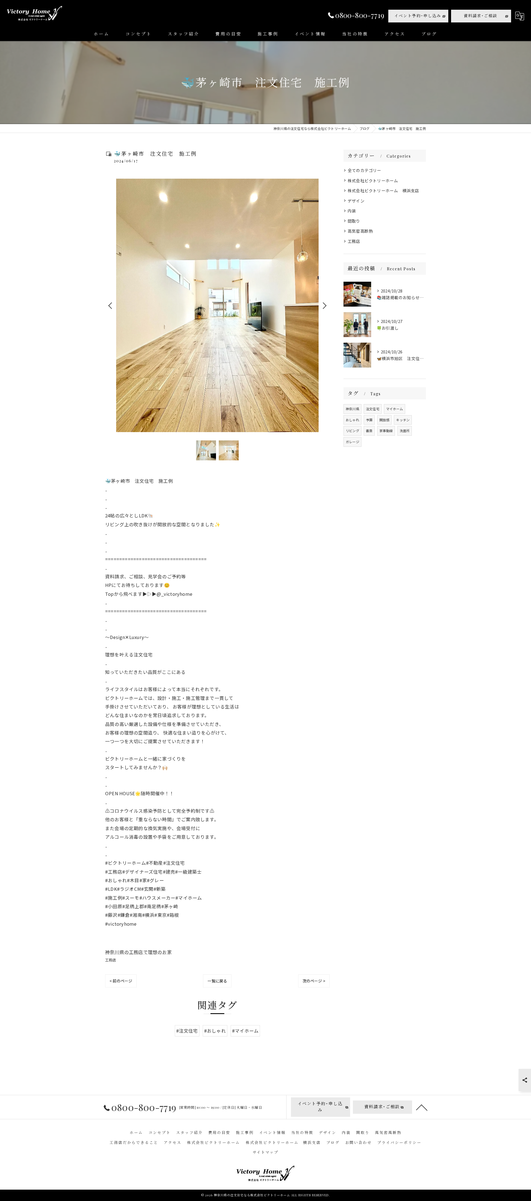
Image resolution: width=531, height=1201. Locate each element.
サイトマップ (265, 1151)
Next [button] (324, 305)
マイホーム (394, 408)
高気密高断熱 (360, 231)
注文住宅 (372, 408)
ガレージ (352, 441)
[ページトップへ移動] (421, 1107)
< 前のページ (121, 981)
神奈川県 (352, 408)
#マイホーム (245, 1030)
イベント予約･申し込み (417, 15)
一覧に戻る (217, 981)
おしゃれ (352, 419)
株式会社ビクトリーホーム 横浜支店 (383, 190)
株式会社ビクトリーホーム (373, 180)
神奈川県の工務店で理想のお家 (138, 952)
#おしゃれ (215, 1030)
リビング (352, 430)
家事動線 (386, 430)
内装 (352, 211)
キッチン (403, 419)
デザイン (356, 201)
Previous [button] (110, 305)
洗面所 (405, 430)
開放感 (384, 419)
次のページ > (314, 981)
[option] (217, 305)
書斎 (369, 430)
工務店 (110, 960)
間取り (354, 221)
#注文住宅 (187, 1030)
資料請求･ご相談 (480, 15)
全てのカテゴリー (364, 170)
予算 (369, 419)
